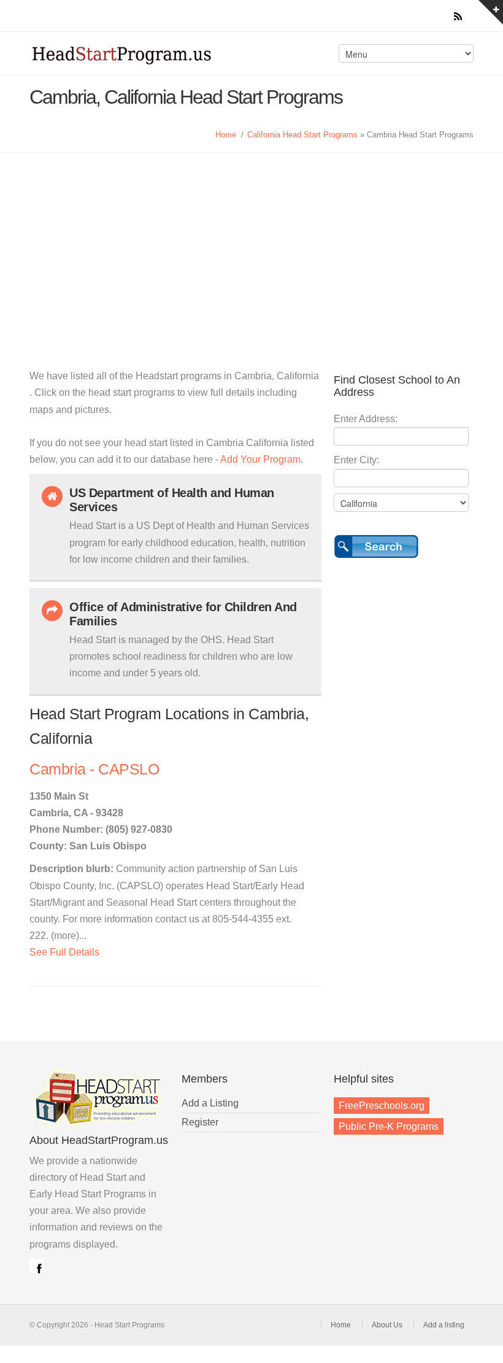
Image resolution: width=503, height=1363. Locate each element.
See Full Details (64, 952)
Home (225, 134)
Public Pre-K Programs (389, 1126)
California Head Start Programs (302, 134)
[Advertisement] (251, 245)
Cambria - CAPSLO (94, 769)
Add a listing (443, 1325)
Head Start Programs (137, 57)
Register (200, 1122)
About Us (387, 1325)
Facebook (36, 1266)
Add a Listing (210, 1103)
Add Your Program (260, 459)
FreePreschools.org (381, 1105)
